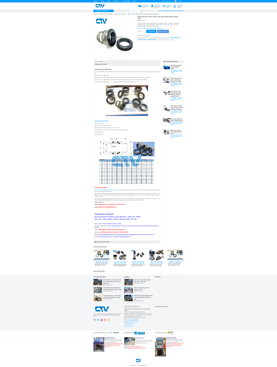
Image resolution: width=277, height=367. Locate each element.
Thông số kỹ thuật (100, 64)
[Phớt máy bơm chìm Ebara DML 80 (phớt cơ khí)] (101, 255)
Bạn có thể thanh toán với (98, 332)
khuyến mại (116, 1)
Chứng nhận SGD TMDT (129, 332)
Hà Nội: (160, 10)
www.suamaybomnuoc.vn (129, 323)
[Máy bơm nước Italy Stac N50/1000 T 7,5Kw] (166, 67)
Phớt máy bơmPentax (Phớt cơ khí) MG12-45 (177, 119)
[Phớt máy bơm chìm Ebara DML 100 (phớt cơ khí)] (175, 255)
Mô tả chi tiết (99, 61)
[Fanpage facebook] (94, 320)
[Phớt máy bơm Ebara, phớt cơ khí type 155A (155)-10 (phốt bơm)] (120, 255)
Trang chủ (95, 14)
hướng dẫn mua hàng (166, 1)
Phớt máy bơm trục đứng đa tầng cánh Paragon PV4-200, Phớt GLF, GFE (176, 94)
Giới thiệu (95, 1)
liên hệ (134, 1)
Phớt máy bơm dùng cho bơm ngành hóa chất (141, 288)
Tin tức (102, 1)
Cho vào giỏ (163, 31)
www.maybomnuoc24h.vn (133, 322)
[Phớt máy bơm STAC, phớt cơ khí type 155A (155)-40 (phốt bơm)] (166, 108)
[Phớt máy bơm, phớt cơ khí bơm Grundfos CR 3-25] (138, 255)
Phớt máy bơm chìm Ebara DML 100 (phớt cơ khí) (174, 264)
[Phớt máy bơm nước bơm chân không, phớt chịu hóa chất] (166, 80)
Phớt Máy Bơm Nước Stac (119, 14)
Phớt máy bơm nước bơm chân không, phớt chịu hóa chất (176, 80)
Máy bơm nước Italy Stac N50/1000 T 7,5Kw (176, 67)
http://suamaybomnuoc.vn (170, 39)
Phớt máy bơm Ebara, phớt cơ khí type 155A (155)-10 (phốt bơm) (119, 265)
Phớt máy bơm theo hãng (106, 14)
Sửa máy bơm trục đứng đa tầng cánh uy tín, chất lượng (142, 280)
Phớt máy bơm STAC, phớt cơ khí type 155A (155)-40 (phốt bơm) (143, 14)
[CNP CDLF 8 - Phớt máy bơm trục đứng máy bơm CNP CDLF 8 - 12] (156, 255)
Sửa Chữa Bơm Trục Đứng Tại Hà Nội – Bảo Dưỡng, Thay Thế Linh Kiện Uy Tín (112, 281)
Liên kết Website (126, 1)
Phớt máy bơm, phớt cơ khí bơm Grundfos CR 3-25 (138, 265)
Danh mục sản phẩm (102, 10)
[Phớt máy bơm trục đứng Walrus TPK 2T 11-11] (166, 132)
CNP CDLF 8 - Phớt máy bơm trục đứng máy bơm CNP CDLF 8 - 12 (156, 265)
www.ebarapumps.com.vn (129, 324)
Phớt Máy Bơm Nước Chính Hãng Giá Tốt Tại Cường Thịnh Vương (112, 296)
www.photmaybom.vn (128, 326)
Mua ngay (152, 31)
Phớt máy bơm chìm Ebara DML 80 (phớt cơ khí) (101, 264)
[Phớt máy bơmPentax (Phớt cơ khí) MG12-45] (166, 120)
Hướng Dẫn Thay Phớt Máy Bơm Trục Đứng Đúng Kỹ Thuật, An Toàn (112, 288)
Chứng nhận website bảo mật (161, 332)
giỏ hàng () (179, 1)
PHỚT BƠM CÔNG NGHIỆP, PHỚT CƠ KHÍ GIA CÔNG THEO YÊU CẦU (143, 297)
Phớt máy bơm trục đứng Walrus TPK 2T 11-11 (176, 132)
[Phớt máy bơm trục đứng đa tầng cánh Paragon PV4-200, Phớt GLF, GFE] (166, 93)
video (108, 1)
